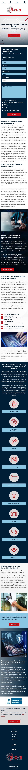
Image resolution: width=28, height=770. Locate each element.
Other (5, 107)
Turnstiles (13, 521)
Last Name (5, 65)
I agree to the (11, 110)
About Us (14, 736)
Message (4, 84)
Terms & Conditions (14, 110)
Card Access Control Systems (14, 430)
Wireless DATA (14, 557)
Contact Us (14, 739)
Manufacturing (14, 467)
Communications (14, 539)
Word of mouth (7, 105)
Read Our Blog (14, 624)
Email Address (6, 71)
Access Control (14, 411)
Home (14, 729)
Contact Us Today (14, 35)
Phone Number (6, 77)
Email (5, 104)
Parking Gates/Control (14, 485)
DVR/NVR (14, 448)
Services (14, 734)
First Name (5, 59)
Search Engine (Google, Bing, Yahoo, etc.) (13, 102)
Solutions (14, 731)
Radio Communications (14, 503)
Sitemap (18, 763)
